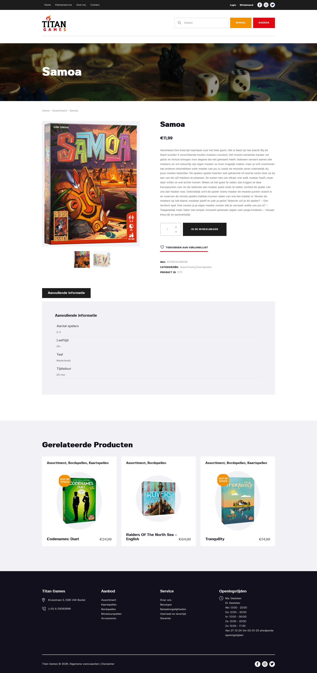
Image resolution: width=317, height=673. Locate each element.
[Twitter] (272, 4)
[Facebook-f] (259, 4)
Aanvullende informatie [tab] (66, 293)
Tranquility (214, 539)
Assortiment (59, 110)
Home (45, 110)
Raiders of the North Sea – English (151, 537)
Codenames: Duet (63, 539)
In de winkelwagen (204, 229)
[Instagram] (266, 4)
